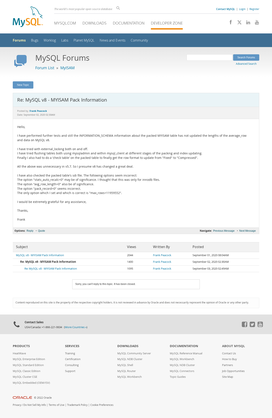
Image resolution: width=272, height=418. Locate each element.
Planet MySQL (84, 40)
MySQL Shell (125, 365)
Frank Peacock (162, 255)
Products (21, 346)
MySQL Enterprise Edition (29, 359)
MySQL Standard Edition (28, 365)
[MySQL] (28, 17)
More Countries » (75, 327)
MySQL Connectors (182, 371)
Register (254, 9)
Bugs (34, 40)
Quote (41, 230)
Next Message (247, 230)
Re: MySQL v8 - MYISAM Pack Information (50, 268)
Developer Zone (167, 23)
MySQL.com (65, 23)
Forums (19, 40)
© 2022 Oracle (43, 397)
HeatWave (19, 353)
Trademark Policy (77, 405)
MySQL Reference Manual (186, 353)
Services (72, 346)
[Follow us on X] (238, 23)
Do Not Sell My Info (34, 405)
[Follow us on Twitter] (252, 326)
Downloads (94, 23)
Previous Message (224, 230)
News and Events (112, 40)
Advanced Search (246, 63)
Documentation (128, 23)
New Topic (23, 84)
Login (242, 9)
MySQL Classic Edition (26, 371)
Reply (30, 230)
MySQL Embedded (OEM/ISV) (31, 383)
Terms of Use (56, 405)
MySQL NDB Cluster (129, 359)
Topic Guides (178, 377)
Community (139, 40)
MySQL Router (126, 371)
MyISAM (67, 67)
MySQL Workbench (129, 377)
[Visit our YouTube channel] (255, 23)
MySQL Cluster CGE (25, 377)
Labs (64, 40)
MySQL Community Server (134, 353)
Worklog (50, 40)
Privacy (17, 405)
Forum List (44, 67)
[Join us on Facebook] (229, 23)
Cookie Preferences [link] (101, 405)
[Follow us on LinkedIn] (247, 23)
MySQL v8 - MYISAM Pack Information (40, 255)
